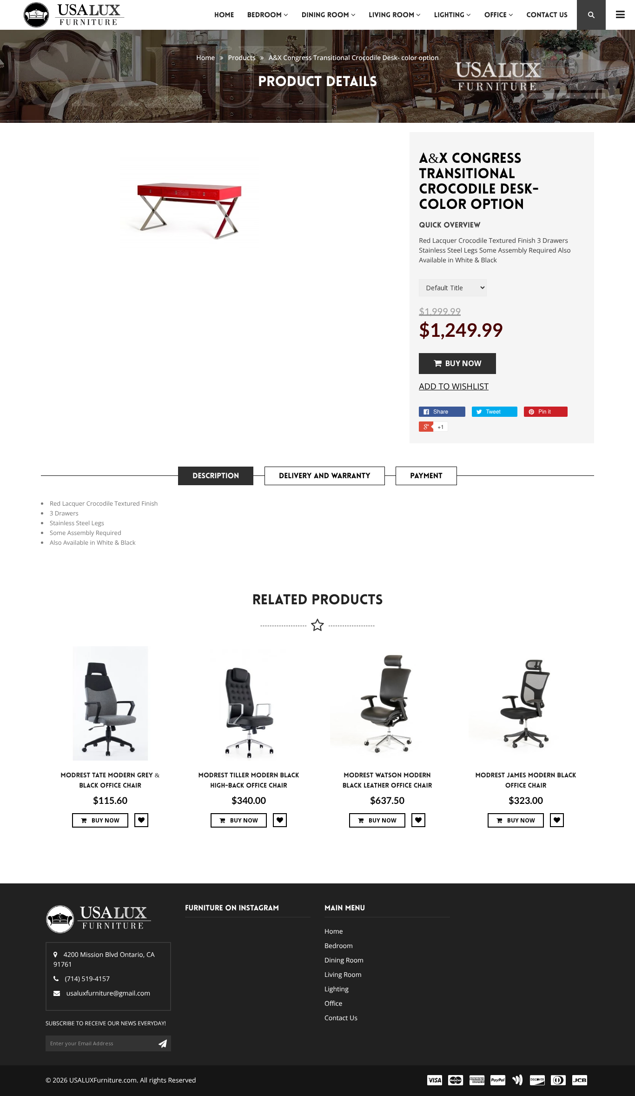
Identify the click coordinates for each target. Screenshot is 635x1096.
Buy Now (463, 363)
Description (215, 476)
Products (242, 57)
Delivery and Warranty (324, 476)
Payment (426, 476)
